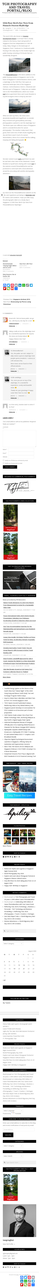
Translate (18, 1113)
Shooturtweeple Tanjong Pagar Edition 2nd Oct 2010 (9, 265)
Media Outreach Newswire (20, 684)
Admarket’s (13, 255)
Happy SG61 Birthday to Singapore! (15, 886)
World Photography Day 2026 (14, 873)
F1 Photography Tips (10, 1038)
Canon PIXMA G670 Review (12, 1029)
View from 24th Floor (26, 264)
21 (24, 969)
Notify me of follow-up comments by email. (16, 460)
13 (19, 965)
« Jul (4, 980)
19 (14, 969)
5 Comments (23, 30)
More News (7, 677)
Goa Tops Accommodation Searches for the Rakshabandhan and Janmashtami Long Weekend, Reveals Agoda (19, 628)
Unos (17, 1274)
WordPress (27, 1274)
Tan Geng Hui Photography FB (19, 987)
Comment (5, 427)
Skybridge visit (30, 195)
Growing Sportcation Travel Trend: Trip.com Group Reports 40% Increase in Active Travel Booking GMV (18, 650)
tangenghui (8, 1240)
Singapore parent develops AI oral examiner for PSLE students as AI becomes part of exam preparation (19, 710)
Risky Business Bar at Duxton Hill (9, 275)
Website (5, 457)
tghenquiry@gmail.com (10, 1253)
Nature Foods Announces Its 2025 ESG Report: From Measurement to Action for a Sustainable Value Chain (18, 605)
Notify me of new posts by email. (13, 463)
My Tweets (6, 1003)
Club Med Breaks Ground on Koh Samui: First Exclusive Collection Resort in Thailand (17, 670)
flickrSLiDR (19, 255)
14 (24, 965)
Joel (4, 94)
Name (5, 449)
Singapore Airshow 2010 (21, 299)
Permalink (12, 326)
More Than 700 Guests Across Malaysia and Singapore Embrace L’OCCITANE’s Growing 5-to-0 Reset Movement (20, 749)
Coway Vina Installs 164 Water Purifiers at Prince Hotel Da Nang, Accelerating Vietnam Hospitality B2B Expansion (19, 639)
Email (5, 453)
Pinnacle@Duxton (11, 75)
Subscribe (8, 1135)
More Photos (7, 846)
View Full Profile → (9, 1244)
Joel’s (20, 159)
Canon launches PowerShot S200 (13, 1036)
